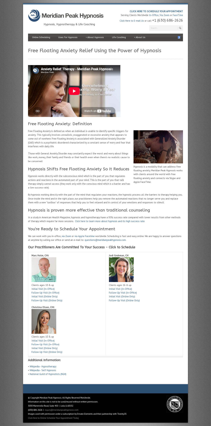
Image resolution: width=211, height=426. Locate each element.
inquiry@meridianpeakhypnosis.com (61, 410)
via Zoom (66, 236)
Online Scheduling (41, 37)
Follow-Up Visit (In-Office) (45, 292)
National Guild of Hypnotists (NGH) (48, 374)
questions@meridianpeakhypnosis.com (105, 239)
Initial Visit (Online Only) (44, 296)
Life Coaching (119, 37)
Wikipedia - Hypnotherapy (43, 366)
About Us (139, 37)
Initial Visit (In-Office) (43, 288)
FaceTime (178, 15)
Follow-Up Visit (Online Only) (46, 300)
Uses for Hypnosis (67, 37)
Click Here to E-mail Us (132, 20)
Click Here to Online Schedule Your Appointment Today (53, 418)
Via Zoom (164, 15)
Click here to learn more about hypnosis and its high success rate (110, 221)
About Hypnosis (95, 37)
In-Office (154, 15)
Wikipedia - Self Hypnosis (43, 370)
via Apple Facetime (85, 236)
